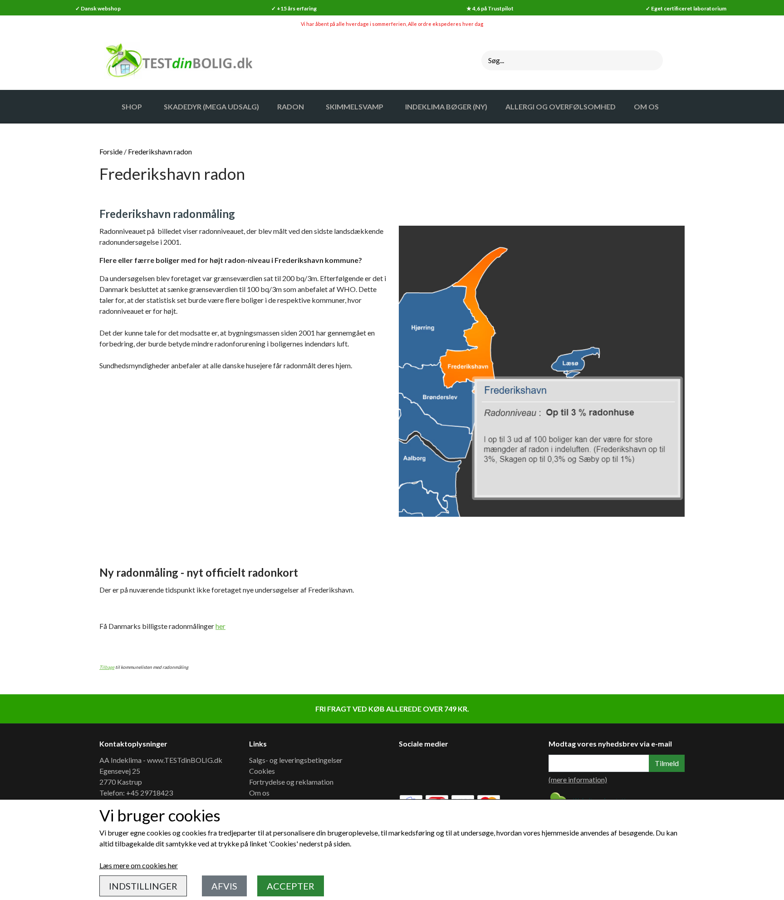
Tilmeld (667, 763)
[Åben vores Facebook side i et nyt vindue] (412, 770)
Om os (259, 792)
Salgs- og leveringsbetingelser (296, 760)
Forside (110, 151)
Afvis (224, 885)
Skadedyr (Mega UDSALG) (211, 106)
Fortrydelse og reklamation (291, 781)
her (220, 626)
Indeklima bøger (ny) (446, 106)
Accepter (290, 885)
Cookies (262, 770)
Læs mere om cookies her (138, 865)
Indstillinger (143, 885)
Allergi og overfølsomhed (560, 106)
